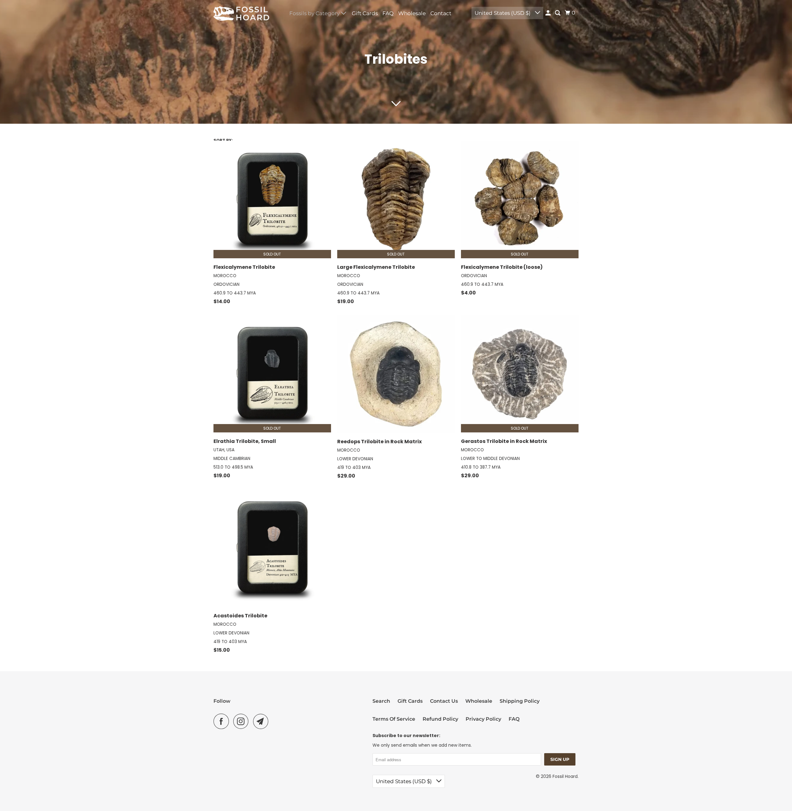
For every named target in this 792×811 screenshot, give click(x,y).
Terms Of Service (393, 719)
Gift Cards (365, 13)
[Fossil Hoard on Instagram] (242, 721)
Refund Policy (440, 719)
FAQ (388, 13)
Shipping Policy (520, 701)
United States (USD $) (503, 13)
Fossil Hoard (565, 776)
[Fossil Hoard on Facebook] (222, 721)
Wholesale (412, 13)
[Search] (558, 13)
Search (381, 701)
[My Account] (548, 13)
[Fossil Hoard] (241, 13)
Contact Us (444, 701)
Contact (440, 13)
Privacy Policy (483, 719)
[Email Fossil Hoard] (262, 721)
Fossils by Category (315, 13)
